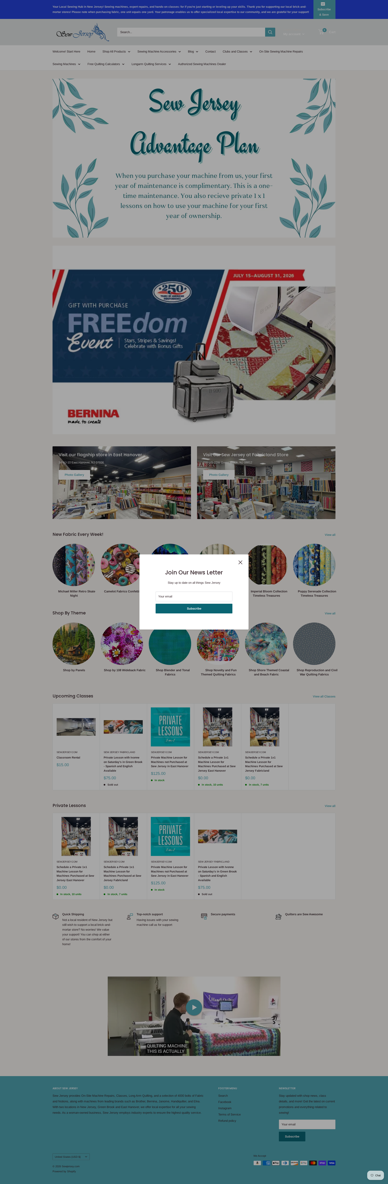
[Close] (240, 562)
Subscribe (194, 608)
